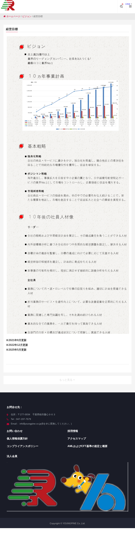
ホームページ (13, 16)
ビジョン (26, 16)
